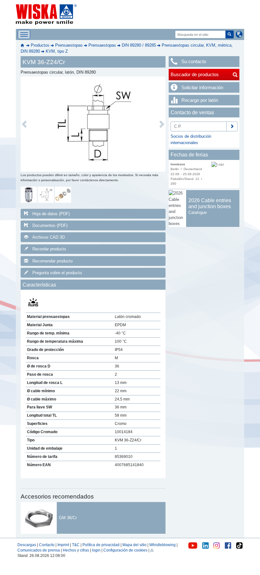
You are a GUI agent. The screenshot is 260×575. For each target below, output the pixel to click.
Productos (40, 45)
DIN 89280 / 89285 (139, 45)
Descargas (26, 545)
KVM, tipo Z (57, 51)
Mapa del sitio (134, 545)
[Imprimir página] (151, 550)
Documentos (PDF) (50, 225)
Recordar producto (49, 249)
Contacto (47, 545)
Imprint (63, 545)
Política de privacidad (101, 545)
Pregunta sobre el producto (57, 272)
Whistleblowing (163, 545)
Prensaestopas (69, 45)
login (96, 550)
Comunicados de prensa (38, 550)
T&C (76, 545)
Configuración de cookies (125, 550)
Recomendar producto (52, 261)
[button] (24, 124)
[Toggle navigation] (24, 34)
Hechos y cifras (76, 550)
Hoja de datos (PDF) (51, 213)
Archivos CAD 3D (48, 237)
